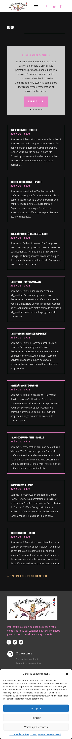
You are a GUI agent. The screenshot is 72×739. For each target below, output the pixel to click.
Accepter (36, 708)
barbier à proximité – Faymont (24, 385)
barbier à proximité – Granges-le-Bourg (29, 234)
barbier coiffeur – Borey (22, 485)
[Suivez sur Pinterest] (47, 6)
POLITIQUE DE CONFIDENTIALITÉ (45, 734)
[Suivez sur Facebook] (60, 6)
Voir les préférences (36, 727)
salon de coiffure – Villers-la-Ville (27, 437)
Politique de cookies (19, 734)
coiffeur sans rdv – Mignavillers (26, 281)
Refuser (36, 717)
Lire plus (36, 101)
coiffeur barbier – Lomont (23, 533)
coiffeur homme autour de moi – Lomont (29, 333)
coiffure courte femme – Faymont (26, 182)
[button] (67, 673)
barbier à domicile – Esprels (36, 55)
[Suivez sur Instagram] (54, 6)
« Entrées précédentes (27, 576)
